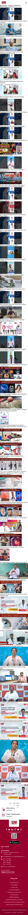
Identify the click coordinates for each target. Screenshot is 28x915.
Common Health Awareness (9, 702)
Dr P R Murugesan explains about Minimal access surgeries (13, 394)
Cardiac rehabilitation (6, 533)
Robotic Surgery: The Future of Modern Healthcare (12, 170)
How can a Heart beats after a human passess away (12, 547)
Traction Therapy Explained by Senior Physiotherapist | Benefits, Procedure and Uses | (13, 426)
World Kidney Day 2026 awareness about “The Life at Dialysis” (13, 305)
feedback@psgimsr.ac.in (19, 856)
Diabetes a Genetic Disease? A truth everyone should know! (11, 52)
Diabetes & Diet (5, 739)
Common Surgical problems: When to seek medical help (13, 594)
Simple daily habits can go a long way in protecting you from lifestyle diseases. (12, 185)
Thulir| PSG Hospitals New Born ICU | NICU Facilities (13, 21)
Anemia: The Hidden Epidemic (9, 442)
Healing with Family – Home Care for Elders (13, 112)
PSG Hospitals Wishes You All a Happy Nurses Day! (12, 97)
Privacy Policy (8, 912)
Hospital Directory (14, 882)
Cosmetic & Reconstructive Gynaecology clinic (12, 667)
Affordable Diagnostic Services (9, 67)
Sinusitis (2, 380)
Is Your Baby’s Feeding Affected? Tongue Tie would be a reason (13, 350)
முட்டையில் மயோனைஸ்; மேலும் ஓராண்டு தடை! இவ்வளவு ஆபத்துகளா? (13, 141)
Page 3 (14, 803)
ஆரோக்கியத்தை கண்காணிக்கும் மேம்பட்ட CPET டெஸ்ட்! (12, 456)
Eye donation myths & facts (8, 613)
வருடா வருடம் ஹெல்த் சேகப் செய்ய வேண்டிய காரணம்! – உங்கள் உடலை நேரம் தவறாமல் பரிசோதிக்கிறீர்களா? (13, 473)
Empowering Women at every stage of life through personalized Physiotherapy (13, 720)
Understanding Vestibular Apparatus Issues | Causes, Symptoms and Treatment (14, 503)
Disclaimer (14, 912)
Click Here (9, 810)
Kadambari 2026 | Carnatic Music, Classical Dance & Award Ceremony (13, 410)
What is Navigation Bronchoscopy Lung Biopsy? (12, 289)
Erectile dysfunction (6, 155)
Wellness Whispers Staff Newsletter (14, 904)
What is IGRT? (4, 200)
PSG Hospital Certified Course (14, 892)
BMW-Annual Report (14, 897)
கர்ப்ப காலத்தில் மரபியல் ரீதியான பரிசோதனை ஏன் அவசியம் (13, 518)
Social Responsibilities (14, 889)
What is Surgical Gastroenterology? (11, 684)
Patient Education (14, 894)
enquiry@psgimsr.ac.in (8, 856)
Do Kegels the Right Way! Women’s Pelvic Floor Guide (13, 215)
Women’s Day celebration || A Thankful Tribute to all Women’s (12, 320)
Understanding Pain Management (10, 488)
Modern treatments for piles (9, 245)
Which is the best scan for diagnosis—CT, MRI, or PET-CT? (13, 230)
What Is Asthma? (5, 764)
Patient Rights (14, 884)
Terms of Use (20, 912)
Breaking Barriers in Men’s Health (10, 783)
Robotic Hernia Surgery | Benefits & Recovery (11, 37)
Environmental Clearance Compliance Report (14, 902)
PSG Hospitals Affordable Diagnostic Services (11, 82)
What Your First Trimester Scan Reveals (12, 126)
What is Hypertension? (7, 7)
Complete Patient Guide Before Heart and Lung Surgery (13, 365)
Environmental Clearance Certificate (14, 899)
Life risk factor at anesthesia (9, 335)
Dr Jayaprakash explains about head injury (13, 562)
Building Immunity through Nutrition (11, 646)
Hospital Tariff (14, 887)
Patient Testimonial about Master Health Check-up (12, 260)
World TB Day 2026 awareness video (11, 275)
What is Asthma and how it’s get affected (12, 580)
